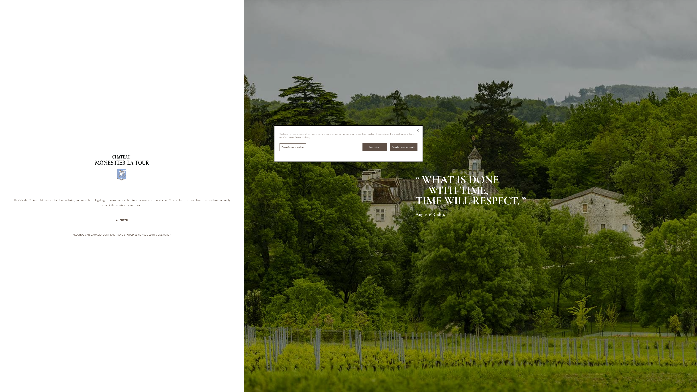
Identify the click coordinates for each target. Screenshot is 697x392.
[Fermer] (418, 130)
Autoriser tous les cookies (403, 147)
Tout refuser (374, 147)
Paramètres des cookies (293, 147)
